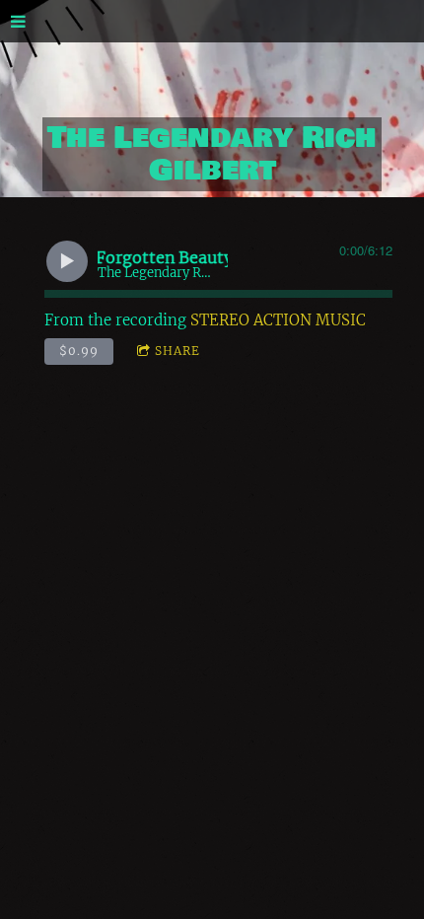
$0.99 (79, 350)
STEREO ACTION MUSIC (278, 320)
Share (177, 350)
